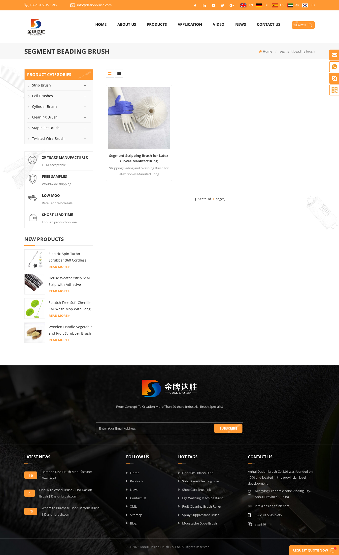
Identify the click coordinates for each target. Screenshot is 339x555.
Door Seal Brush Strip (197, 472)
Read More (58, 266)
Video (218, 24)
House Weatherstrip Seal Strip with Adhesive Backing (69, 282)
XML (133, 506)
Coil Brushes (42, 95)
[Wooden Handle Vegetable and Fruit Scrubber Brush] (35, 332)
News (240, 24)
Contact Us (268, 24)
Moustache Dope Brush (199, 523)
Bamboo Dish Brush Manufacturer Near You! (67, 474)
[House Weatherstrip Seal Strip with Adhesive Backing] (35, 284)
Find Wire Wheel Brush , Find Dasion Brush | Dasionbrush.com (65, 493)
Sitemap (136, 515)
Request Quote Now (310, 550)
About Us (126, 24)
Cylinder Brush (44, 106)
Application (190, 24)
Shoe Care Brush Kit (196, 489)
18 (30, 475)
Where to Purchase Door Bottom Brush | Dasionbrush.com (71, 511)
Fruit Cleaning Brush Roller (201, 506)
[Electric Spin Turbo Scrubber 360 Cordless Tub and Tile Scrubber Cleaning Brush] (35, 259)
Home (100, 24)
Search (300, 25)
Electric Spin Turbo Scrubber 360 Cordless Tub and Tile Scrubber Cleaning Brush (67, 257)
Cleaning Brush (45, 117)
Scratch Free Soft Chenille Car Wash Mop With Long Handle (70, 306)
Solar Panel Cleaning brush (201, 481)
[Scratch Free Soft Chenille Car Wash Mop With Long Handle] (35, 308)
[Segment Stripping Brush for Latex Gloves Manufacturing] (139, 118)
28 (30, 511)
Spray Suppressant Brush (200, 515)
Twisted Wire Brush (48, 138)
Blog (133, 523)
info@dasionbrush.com (94, 5)
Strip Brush (41, 85)
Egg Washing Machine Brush (203, 498)
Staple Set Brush (46, 127)
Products (157, 24)
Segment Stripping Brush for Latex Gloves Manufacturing (138, 158)
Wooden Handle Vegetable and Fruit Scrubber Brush (71, 330)
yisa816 (260, 524)
